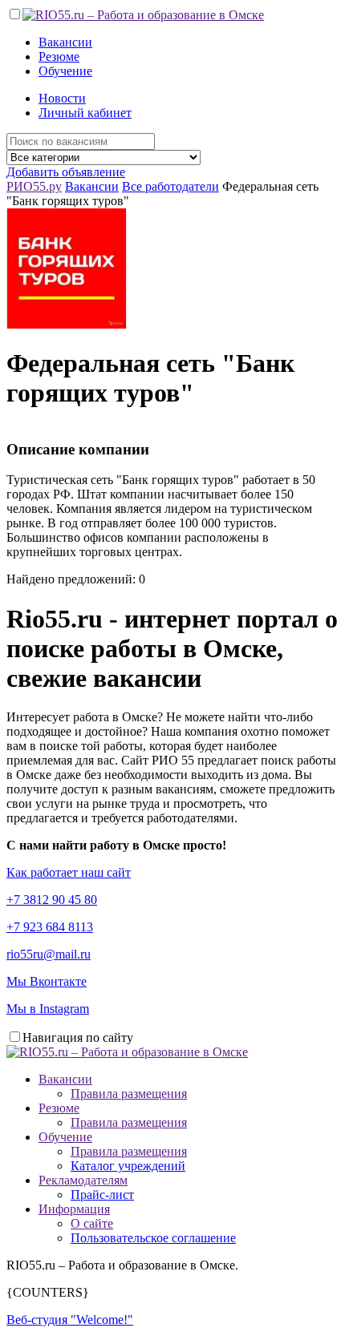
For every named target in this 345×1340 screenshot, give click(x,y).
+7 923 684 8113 (49, 927)
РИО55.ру (34, 186)
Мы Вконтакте (46, 981)
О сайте (92, 1223)
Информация (74, 1209)
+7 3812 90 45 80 (51, 899)
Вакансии (65, 42)
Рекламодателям (83, 1180)
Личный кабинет (85, 112)
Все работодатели (170, 186)
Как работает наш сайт (68, 872)
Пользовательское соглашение (153, 1238)
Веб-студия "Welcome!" (69, 1319)
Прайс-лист (102, 1194)
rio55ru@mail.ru (48, 954)
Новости (62, 98)
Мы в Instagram (47, 1008)
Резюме (59, 56)
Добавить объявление (65, 172)
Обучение (65, 71)
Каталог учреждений (128, 1165)
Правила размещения (129, 1093)
